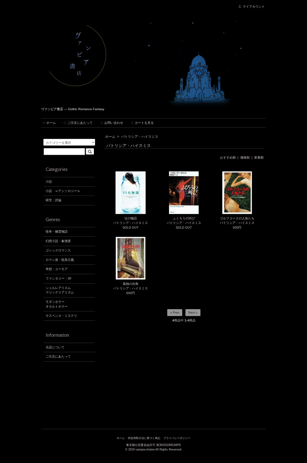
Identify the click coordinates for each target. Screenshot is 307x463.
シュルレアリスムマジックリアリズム (60, 290)
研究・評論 (53, 200)
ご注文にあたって (78, 122)
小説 (49, 181)
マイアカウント (254, 6)
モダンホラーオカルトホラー (57, 304)
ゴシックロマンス (58, 250)
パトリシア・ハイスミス (139, 136)
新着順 (259, 157)
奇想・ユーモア (57, 269)
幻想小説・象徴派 (58, 241)
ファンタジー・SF (59, 278)
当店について (55, 347)
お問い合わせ (111, 122)
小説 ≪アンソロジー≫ (63, 191)
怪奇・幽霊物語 (57, 231)
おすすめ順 (228, 157)
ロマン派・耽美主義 (60, 260)
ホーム (49, 122)
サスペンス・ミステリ (61, 315)
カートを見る (142, 122)
